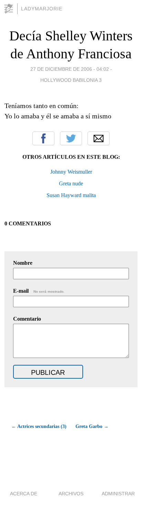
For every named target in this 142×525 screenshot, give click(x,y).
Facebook (43, 138)
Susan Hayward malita (71, 195)
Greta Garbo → (92, 426)
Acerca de (23, 493)
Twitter (71, 138)
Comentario (27, 319)
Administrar (118, 493)
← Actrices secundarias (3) (39, 426)
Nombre (22, 263)
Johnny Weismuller (71, 172)
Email (99, 138)
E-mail (38, 291)
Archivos (71, 493)
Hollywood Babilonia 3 (71, 80)
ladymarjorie (41, 8)
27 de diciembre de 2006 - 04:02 (69, 69)
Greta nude (71, 183)
